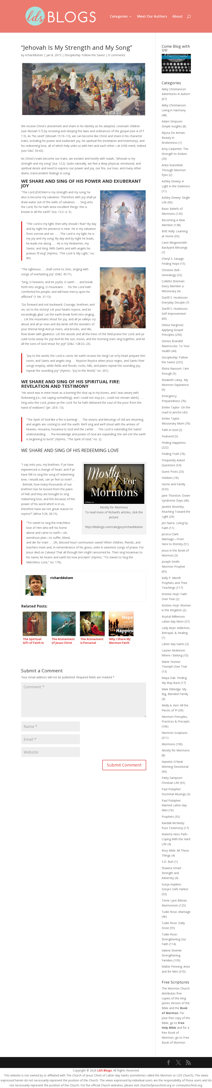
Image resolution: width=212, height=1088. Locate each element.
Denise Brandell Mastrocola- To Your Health (176, 346)
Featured (168, 436)
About (177, 17)
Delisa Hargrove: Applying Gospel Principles (173, 330)
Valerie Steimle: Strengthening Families (172, 955)
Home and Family (173, 484)
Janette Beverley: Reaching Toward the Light (176, 511)
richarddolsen (34, 55)
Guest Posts (170, 471)
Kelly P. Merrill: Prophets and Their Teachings (174, 583)
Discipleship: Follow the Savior (85, 55)
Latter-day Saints (173, 644)
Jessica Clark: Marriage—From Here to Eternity (173, 539)
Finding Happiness (174, 443)
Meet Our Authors (152, 17)
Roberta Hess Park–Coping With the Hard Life (176, 839)
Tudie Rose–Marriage (176, 912)
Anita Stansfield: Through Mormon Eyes (174, 170)
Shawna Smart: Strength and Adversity (172, 873)
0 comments (116, 55)
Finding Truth (170, 454)
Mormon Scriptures (175, 733)
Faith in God (170, 430)
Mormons (168, 744)
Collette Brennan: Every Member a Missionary (173, 286)
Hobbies (167, 478)
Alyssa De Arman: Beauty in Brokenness (173, 138)
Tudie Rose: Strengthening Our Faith (174, 939)
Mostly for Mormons (176, 750)
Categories (119, 17)
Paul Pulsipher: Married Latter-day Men (174, 805)
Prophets (168, 817)
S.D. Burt (167, 862)
